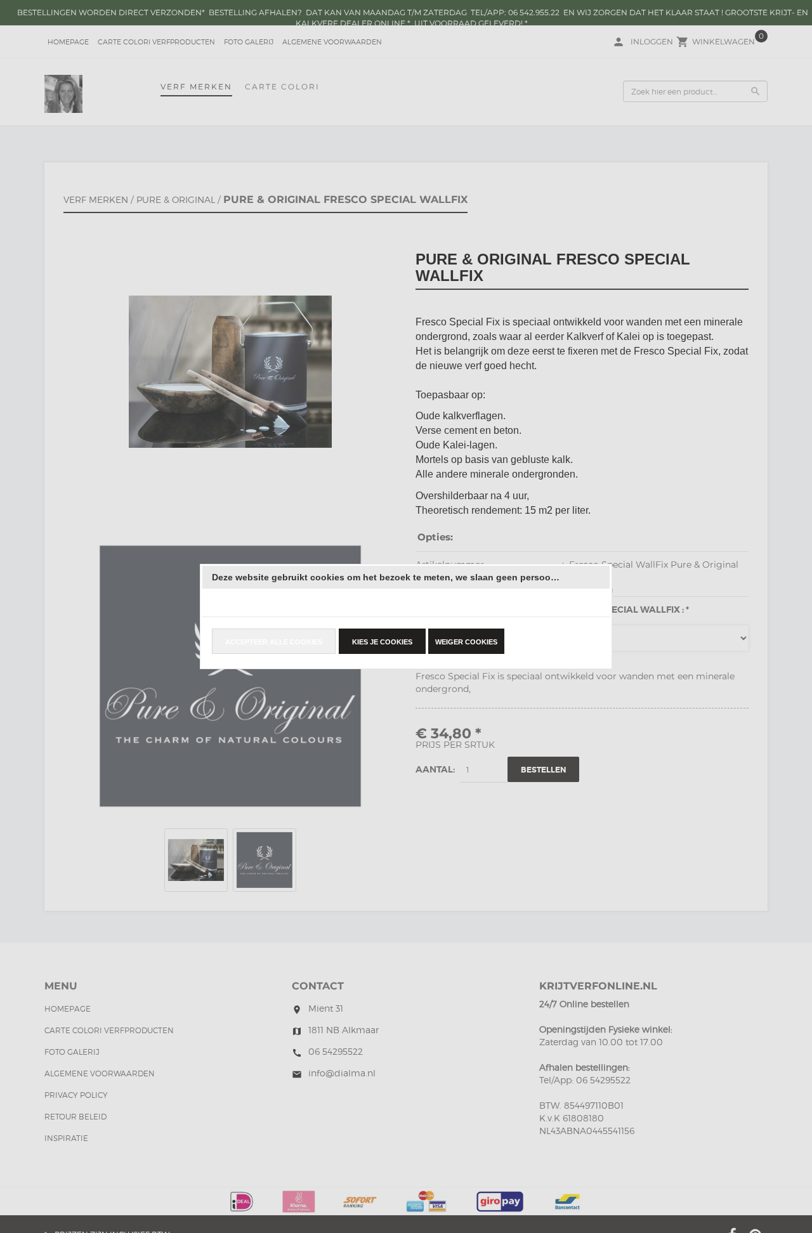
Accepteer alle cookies (273, 642)
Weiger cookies (466, 642)
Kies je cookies (382, 642)
